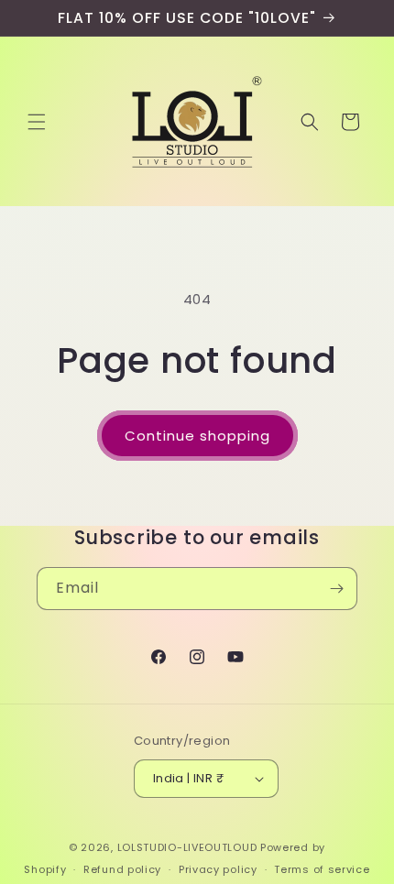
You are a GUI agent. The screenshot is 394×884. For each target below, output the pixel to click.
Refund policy (122, 869)
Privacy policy (218, 869)
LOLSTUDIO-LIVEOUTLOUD (187, 847)
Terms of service (321, 869)
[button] (36, 122)
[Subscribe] (336, 588)
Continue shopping (197, 435)
